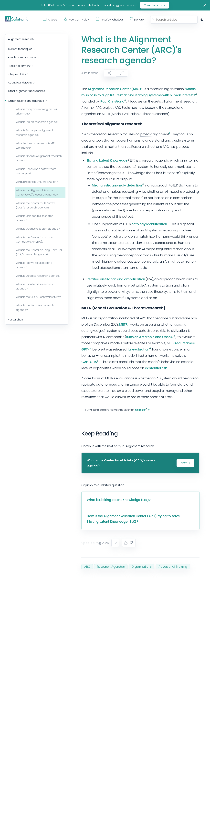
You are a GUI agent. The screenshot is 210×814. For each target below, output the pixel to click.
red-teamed (185, 343)
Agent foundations (20, 82)
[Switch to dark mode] (202, 20)
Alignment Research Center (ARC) (114, 89)
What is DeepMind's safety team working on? (36, 171)
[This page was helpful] (125, 543)
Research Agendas (111, 567)
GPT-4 (86, 349)
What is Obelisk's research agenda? (38, 276)
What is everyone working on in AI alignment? (36, 111)
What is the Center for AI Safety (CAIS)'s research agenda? (35, 205)
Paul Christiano (112, 101)
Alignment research (21, 39)
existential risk (156, 368)
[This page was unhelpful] (131, 543)
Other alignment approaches (26, 91)
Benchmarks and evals (22, 57)
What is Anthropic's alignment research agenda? (34, 132)
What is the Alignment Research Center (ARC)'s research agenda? (37, 192)
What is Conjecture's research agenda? (34, 218)
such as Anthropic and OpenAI (150, 337)
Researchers (15, 319)
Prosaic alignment (19, 66)
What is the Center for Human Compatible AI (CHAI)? (34, 239)
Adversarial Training (172, 567)
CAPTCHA (89, 362)
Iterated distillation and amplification (116, 279)
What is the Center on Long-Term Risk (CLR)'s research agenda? (39, 252)
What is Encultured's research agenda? (34, 286)
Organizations (142, 567)
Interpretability (17, 74)
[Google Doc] (115, 543)
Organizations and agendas (26, 101)
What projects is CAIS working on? (37, 182)
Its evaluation (138, 349)
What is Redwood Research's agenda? (34, 265)
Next (184, 463)
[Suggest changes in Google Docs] (122, 73)
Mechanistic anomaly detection (117, 185)
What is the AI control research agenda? (35, 308)
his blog (140, 410)
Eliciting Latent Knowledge (107, 160)
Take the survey (154, 5)
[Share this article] (110, 73)
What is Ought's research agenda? (38, 229)
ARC (87, 567)
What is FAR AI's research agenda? (37, 122)
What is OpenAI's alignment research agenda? (39, 158)
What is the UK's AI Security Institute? (38, 297)
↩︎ (149, 410)
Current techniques (20, 49)
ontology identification (149, 224)
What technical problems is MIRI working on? (35, 145)
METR (123, 324)
